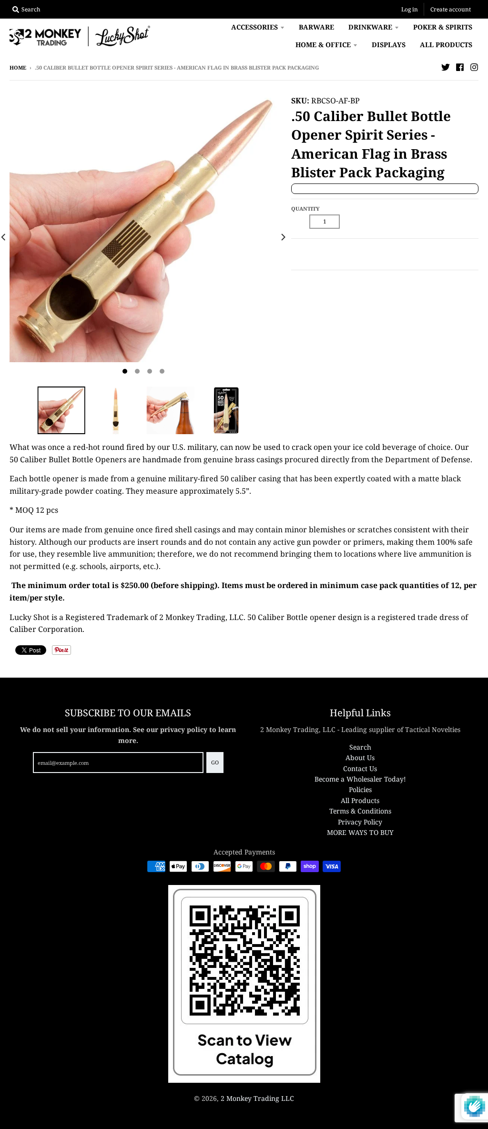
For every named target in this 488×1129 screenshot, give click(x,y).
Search (360, 747)
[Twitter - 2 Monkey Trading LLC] (445, 67)
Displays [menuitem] (389, 44)
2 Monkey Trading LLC (257, 1098)
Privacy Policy (360, 821)
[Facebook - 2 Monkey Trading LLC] (460, 67)
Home (18, 67)
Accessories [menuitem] (254, 26)
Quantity (305, 208)
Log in (409, 9)
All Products (360, 800)
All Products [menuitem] (446, 44)
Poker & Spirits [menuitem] (442, 26)
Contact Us (360, 768)
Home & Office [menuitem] (323, 44)
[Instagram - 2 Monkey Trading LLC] (474, 67)
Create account (450, 9)
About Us (360, 757)
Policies (360, 789)
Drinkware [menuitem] (370, 26)
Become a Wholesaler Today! (360, 778)
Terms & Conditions (360, 810)
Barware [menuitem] (316, 26)
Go (215, 762)
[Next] (282, 237)
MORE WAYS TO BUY (360, 832)
